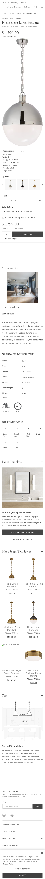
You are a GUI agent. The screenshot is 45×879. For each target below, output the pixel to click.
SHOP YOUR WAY (9, 831)
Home (4, 13)
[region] (22, 864)
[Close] (42, 853)
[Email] (22, 806)
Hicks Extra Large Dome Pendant (11, 672)
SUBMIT (37, 806)
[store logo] (18, 7)
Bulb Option (7, 207)
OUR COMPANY (8, 838)
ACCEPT (22, 875)
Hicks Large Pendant (33, 628)
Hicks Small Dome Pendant (33, 585)
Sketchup (40, 434)
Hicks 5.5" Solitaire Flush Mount (33, 673)
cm (22, 151)
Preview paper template (22, 540)
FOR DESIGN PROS (10, 846)
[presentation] (3, 184)
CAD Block (28, 435)
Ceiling (12, 13)
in (18, 151)
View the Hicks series (29, 26)
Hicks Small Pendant (12, 585)
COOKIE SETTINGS (22, 869)
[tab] (22, 306)
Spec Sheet (5, 435)
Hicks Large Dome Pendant (11, 628)
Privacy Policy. (8, 864)
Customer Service (10, 824)
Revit (5, 447)
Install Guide (16, 435)
